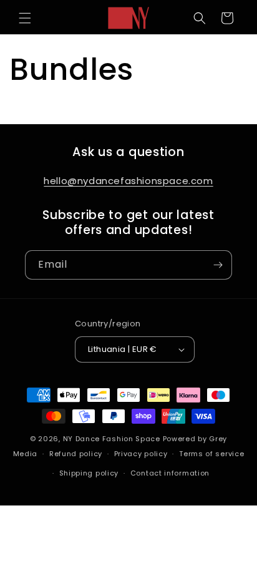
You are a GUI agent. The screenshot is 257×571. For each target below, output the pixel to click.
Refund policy (75, 454)
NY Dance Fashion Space (111, 439)
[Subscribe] (217, 265)
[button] (25, 18)
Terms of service (211, 454)
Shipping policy (89, 473)
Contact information (170, 473)
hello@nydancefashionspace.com (128, 180)
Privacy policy (141, 454)
